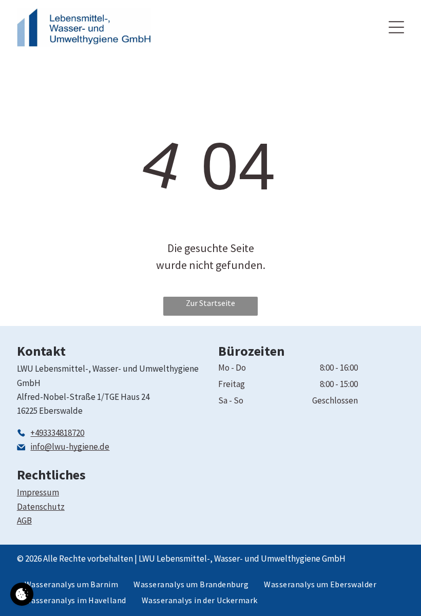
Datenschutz (41, 506)
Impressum (38, 492)
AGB (24, 520)
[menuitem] (71, 584)
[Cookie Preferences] (21, 594)
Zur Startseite (210, 303)
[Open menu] (396, 27)
